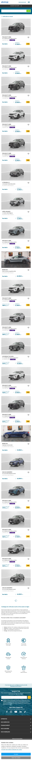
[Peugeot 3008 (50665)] (16, 114)
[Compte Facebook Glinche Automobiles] (6, 712)
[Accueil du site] (5, 2)
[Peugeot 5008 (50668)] (16, 56)
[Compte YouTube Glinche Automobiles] (15, 712)
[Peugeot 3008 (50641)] (16, 519)
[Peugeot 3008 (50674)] (16, 230)
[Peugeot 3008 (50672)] (16, 317)
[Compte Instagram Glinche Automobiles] (11, 712)
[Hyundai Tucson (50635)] (16, 346)
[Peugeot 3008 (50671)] (16, 27)
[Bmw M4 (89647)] (16, 433)
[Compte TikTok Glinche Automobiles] (25, 712)
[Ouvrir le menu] (29, 2)
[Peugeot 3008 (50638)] (16, 490)
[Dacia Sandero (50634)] (16, 462)
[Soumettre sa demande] (29, 697)
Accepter (16, 754)
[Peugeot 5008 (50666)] (16, 375)
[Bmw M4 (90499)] (16, 259)
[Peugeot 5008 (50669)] (16, 143)
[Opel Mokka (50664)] (16, 201)
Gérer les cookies (16, 757)
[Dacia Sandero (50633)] (16, 577)
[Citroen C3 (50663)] (16, 172)
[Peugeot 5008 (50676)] (16, 85)
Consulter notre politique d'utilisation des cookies (11, 749)
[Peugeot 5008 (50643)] (16, 548)
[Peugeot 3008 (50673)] (16, 288)
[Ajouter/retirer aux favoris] (28, 37)
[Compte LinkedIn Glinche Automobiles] (21, 712)
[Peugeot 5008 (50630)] (16, 404)
